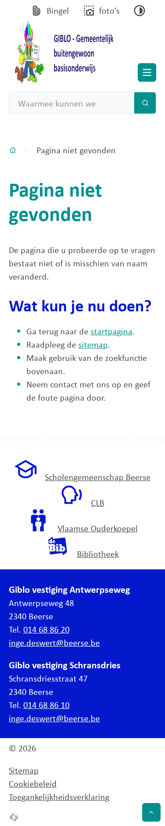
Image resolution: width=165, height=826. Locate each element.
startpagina (111, 331)
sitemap (93, 344)
